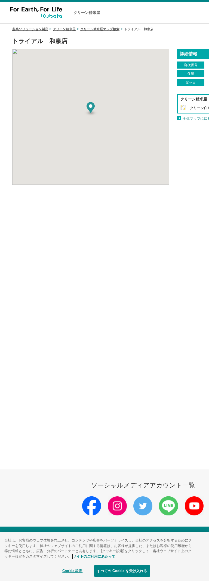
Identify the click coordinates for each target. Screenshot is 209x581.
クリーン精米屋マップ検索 (99, 29)
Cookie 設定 (72, 571)
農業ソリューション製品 (30, 29)
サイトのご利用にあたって (94, 556)
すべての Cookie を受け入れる (122, 571)
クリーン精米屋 (64, 29)
